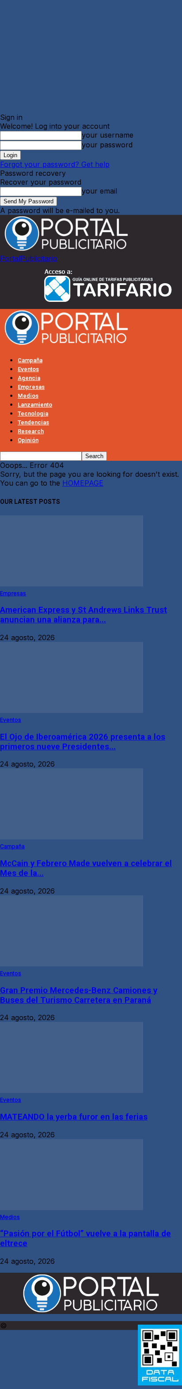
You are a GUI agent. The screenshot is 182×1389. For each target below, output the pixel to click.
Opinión (28, 440)
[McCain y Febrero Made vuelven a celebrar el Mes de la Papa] (71, 836)
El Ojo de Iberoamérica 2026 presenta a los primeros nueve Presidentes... (82, 742)
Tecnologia (33, 413)
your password (107, 144)
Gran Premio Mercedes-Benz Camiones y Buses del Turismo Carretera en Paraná (78, 995)
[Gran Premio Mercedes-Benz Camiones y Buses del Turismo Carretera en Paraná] (71, 963)
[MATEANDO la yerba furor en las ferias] (71, 1090)
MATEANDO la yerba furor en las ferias (74, 1117)
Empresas (31, 387)
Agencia (29, 378)
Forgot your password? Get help (55, 164)
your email (99, 190)
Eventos (28, 369)
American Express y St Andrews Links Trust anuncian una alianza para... (83, 615)
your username (107, 135)
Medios (28, 395)
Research (31, 431)
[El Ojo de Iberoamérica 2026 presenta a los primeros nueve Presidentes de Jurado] (71, 710)
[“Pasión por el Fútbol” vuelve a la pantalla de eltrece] (71, 1207)
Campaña (30, 360)
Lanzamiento (35, 404)
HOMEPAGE (82, 483)
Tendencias (33, 422)
